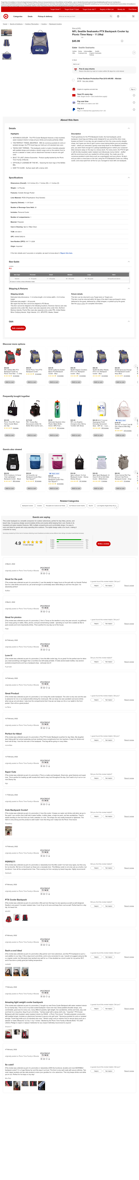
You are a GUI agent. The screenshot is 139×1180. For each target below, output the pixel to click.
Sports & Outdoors (16, 24)
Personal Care (111, 2)
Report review (129, 585)
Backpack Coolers (55, 24)
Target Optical (110, 4)
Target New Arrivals (7, 2)
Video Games (56, 4)
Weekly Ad (30, 6)
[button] (78, 37)
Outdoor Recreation (32, 24)
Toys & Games (37, 4)
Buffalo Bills (75, 52)
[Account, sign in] (122, 16)
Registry (62, 6)
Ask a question (18, 328)
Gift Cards (91, 4)
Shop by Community (100, 4)
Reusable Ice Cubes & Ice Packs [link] (55, 505)
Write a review (103, 543)
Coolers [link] (39, 505)
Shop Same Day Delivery (52, 6)
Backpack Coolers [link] (27, 505)
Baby (101, 2)
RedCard (67, 6)
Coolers (44, 24)
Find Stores (80, 6)
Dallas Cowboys (80, 52)
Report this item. (66, 253)
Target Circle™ (55, 9)
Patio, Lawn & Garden (75, 2)
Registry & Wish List (107, 9)
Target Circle (73, 6)
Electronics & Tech (46, 4)
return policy (81, 303)
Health (11, 4)
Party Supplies (78, 4)
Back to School (17, 2)
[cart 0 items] (133, 16)
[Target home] (5, 16)
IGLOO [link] (91, 505)
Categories (17, 16)
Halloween (29, 2)
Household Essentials (93, 2)
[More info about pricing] (122, 41)
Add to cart (76, 64)
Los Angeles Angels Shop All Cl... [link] (107, 505)
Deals (115, 4)
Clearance (120, 4)
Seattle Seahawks (97, 52)
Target (5, 24)
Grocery (84, 2)
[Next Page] (134, 52)
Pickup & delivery (45, 16)
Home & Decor (55, 2)
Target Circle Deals (21, 6)
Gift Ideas (85, 4)
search (111, 17)
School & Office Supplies (25, 4)
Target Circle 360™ (89, 9)
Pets (8, 4)
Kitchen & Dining (64, 2)
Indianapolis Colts (86, 52)
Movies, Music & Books (67, 4)
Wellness (15, 4)
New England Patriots (91, 52)
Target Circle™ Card (72, 9)
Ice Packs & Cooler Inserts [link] (77, 505)
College (23, 2)
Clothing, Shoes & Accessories (41, 2)
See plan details (87, 81)
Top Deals (13, 6)
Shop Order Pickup (39, 6)
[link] (78, 37)
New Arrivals (127, 4)
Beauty (105, 2)
